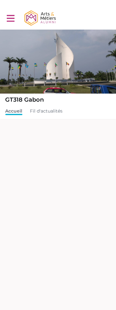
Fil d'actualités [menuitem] (46, 111)
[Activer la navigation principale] (10, 18)
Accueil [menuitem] (13, 111)
